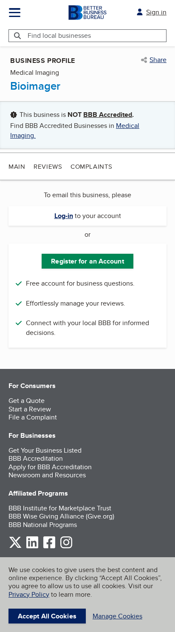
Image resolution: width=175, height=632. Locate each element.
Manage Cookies (117, 616)
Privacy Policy (28, 594)
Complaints (92, 166)
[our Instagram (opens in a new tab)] (66, 547)
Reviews (48, 166)
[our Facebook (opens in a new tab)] (49, 547)
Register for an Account (87, 261)
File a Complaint (32, 417)
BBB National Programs (42, 525)
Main (16, 166)
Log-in (63, 216)
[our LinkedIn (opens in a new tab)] (32, 547)
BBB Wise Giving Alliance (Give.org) (61, 516)
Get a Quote (26, 400)
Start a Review (29, 409)
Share (158, 60)
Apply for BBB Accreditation (50, 467)
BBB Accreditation (35, 458)
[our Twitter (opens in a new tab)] (15, 547)
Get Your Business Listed (45, 450)
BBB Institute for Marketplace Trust (59, 508)
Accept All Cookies (47, 616)
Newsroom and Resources (47, 475)
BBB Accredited (107, 114)
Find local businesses (59, 35)
